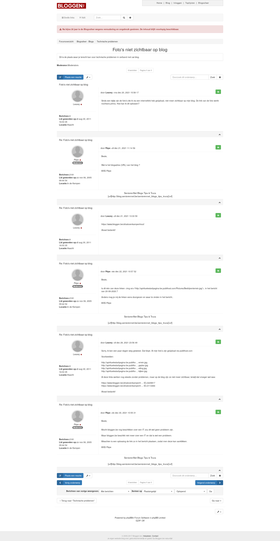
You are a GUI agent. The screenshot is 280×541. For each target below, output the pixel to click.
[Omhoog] (219, 134)
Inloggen (178, 2)
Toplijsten (190, 2)
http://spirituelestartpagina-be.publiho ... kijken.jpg (124, 371)
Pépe (76, 159)
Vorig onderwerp (72, 482)
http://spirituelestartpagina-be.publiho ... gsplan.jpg (124, 365)
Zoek (212, 77)
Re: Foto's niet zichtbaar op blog (75, 140)
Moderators (73, 65)
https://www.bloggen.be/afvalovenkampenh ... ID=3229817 (128, 382)
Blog (168, 2)
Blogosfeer (203, 2)
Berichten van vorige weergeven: (89, 491)
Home (159, 2)
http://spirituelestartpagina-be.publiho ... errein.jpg (124, 362)
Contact (155, 536)
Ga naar (216, 500)
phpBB (129, 517)
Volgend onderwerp (206, 482)
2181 (71, 174)
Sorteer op (144, 491)
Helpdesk (147, 536)
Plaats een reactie (73, 77)
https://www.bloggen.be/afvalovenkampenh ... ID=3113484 (128, 385)
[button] (115, 491)
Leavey (76, 104)
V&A (83, 17)
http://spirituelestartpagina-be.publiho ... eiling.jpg (124, 368)
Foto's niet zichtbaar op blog (140, 49)
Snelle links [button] (69, 17)
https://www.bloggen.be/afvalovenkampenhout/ (122, 224)
